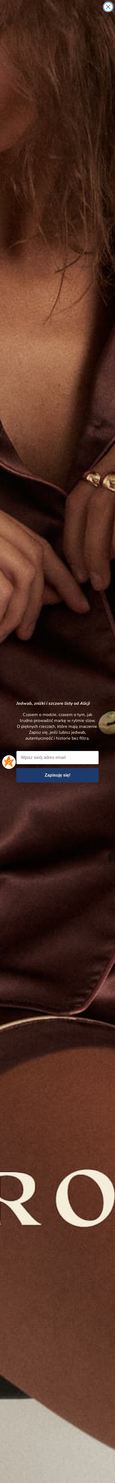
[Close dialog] (108, 7)
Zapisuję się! (57, 775)
